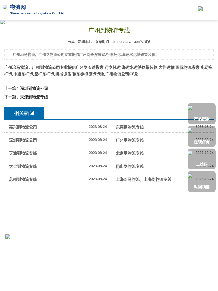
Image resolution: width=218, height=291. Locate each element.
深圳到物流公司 (34, 88)
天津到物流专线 (34, 97)
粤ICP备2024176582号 (72, 226)
